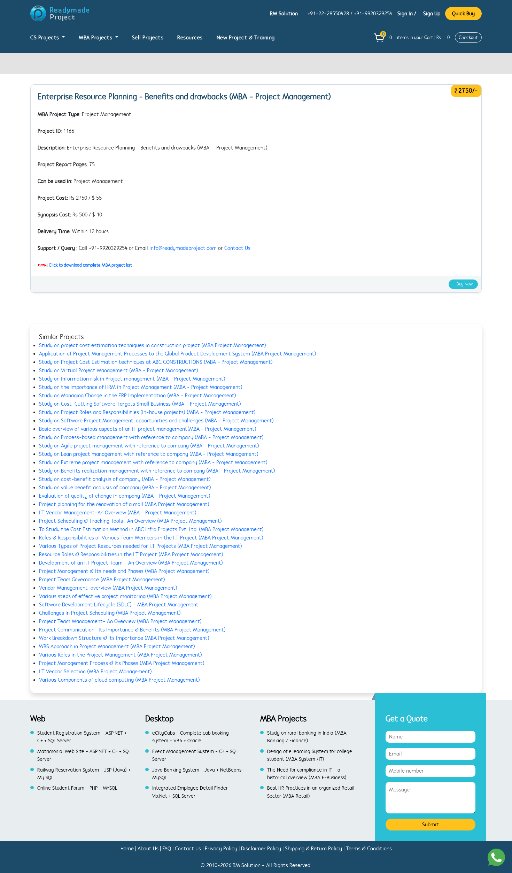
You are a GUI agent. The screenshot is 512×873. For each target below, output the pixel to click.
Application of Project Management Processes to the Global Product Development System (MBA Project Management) (177, 354)
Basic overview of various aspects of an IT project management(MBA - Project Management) (147, 429)
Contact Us (237, 248)
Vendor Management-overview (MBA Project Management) (108, 588)
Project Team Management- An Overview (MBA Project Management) (120, 621)
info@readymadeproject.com (183, 248)
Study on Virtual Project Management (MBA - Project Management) (118, 370)
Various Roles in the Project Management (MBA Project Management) (120, 655)
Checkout (468, 37)
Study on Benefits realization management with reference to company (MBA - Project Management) (157, 471)
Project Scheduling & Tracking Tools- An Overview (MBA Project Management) (130, 521)
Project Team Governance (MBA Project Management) (102, 579)
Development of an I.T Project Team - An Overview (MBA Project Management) (131, 563)
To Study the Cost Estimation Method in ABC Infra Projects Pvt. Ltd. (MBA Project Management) (151, 529)
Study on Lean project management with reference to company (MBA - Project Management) (148, 454)
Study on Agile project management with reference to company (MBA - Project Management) (149, 446)
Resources (190, 38)
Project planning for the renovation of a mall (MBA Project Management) (124, 504)
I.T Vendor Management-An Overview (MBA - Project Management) (117, 513)
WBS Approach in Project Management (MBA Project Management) (117, 646)
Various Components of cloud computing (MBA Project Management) (119, 680)
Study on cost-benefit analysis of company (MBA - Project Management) (125, 479)
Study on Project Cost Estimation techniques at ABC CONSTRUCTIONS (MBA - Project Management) (156, 362)
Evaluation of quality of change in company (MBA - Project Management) (124, 496)
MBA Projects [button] (96, 38)
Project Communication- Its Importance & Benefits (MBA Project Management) (132, 630)
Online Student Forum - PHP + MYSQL (77, 788)
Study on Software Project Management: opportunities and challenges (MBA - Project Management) (156, 421)
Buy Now (465, 284)
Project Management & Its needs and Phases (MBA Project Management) (124, 571)
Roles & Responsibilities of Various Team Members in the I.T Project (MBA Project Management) (151, 538)
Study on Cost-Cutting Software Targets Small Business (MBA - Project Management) (140, 404)
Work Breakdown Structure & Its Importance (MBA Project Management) (124, 638)
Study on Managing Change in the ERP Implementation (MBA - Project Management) (137, 395)
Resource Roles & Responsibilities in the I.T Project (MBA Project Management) (131, 554)
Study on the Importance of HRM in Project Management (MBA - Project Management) (140, 387)
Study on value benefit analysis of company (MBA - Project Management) (125, 487)
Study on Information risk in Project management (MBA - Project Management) (132, 379)
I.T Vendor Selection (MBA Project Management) (95, 671)
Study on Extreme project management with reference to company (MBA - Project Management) (153, 462)
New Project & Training (246, 38)
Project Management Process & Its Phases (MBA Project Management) (121, 663)
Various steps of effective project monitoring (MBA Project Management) (125, 596)
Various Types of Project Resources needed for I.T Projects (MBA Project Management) (140, 546)
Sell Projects (148, 38)
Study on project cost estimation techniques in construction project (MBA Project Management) (152, 345)
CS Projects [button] (45, 38)
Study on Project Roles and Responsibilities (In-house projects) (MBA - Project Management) (147, 412)
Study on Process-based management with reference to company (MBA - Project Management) (151, 437)
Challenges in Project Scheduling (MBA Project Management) (110, 613)
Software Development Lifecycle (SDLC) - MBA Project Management (119, 605)
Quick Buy (463, 13)
